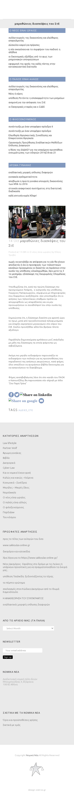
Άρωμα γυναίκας (12, 453)
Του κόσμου (9, 517)
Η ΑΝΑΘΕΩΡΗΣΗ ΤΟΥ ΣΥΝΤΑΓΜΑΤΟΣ (23, 598)
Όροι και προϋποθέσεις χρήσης (20, 720)
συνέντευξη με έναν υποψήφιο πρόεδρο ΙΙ (31, 126)
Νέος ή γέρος (16, 93)
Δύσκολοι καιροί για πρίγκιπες (24, 45)
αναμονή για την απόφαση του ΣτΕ (27, 102)
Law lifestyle (10, 443)
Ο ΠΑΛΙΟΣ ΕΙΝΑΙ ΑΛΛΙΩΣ (24, 79)
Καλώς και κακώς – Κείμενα (18, 477)
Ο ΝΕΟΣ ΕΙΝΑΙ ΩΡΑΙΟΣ (23, 30)
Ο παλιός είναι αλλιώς (15, 502)
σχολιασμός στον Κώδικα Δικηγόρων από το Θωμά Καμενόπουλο (31, 590)
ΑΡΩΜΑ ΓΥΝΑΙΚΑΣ (20, 165)
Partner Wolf (10, 448)
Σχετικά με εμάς (11, 725)
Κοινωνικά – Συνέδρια (15, 482)
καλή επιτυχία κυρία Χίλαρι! (23, 195)
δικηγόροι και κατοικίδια (16, 551)
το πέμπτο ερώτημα (14, 582)
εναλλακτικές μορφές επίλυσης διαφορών (31, 172)
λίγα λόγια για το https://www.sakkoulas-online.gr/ (30, 557)
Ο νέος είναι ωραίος (40, 252)
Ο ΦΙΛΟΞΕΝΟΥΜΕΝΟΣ (22, 119)
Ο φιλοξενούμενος (13, 507)
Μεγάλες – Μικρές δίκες (16, 487)
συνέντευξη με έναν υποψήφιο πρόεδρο (30, 131)
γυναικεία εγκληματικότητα (23, 177)
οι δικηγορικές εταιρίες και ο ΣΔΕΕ (27, 107)
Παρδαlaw (8, 512)
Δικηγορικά (9, 462)
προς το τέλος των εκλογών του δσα (23, 539)
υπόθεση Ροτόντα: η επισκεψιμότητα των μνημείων (36, 98)
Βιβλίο (6, 457)
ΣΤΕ (30, 410)
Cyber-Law (9, 467)
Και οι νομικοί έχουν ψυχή (17, 472)
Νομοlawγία (9, 492)
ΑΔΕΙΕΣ (23, 410)
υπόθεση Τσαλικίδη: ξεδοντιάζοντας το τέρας (28, 576)
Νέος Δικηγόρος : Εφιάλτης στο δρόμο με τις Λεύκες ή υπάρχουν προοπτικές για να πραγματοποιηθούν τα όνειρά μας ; (35, 567)
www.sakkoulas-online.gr (16, 545)
